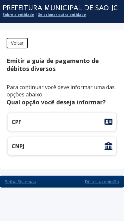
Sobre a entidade (18, 14)
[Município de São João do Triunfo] (58, 8)
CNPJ (18, 146)
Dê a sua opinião (102, 182)
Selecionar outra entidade (62, 14)
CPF (16, 122)
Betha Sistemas (20, 182)
